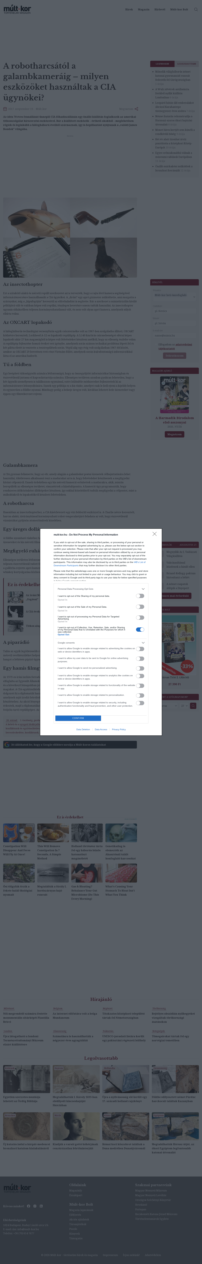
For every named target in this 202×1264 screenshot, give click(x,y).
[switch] (140, 596)
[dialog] (101, 632)
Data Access (101, 729)
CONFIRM (78, 718)
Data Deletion (83, 729)
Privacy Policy (119, 729)
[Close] (156, 535)
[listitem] (101, 589)
